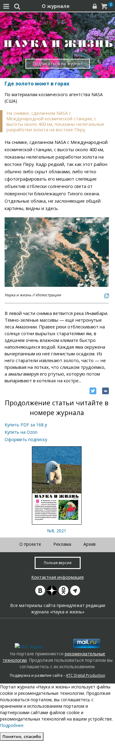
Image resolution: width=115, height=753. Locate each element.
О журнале (56, 6)
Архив (89, 544)
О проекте (30, 544)
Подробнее (12, 725)
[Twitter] (93, 391)
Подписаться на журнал (57, 63)
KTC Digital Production (85, 675)
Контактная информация (57, 577)
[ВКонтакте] (105, 391)
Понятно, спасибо (21, 736)
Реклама (62, 544)
